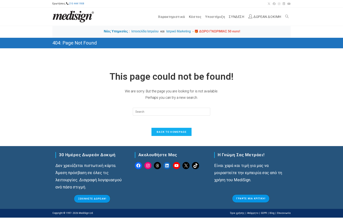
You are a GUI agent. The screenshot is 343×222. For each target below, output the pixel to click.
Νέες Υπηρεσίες (116, 31)
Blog (272, 213)
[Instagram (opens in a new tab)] (279, 4)
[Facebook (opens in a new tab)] (274, 4)
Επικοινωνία (284, 213)
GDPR (264, 213)
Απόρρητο (252, 213)
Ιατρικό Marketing (178, 31)
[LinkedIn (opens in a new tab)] (283, 4)
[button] (92, 199)
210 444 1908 (76, 3)
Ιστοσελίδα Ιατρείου (145, 31)
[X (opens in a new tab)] (269, 4)
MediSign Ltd (86, 213)
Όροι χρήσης (237, 213)
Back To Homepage (171, 131)
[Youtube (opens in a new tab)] (288, 4)
